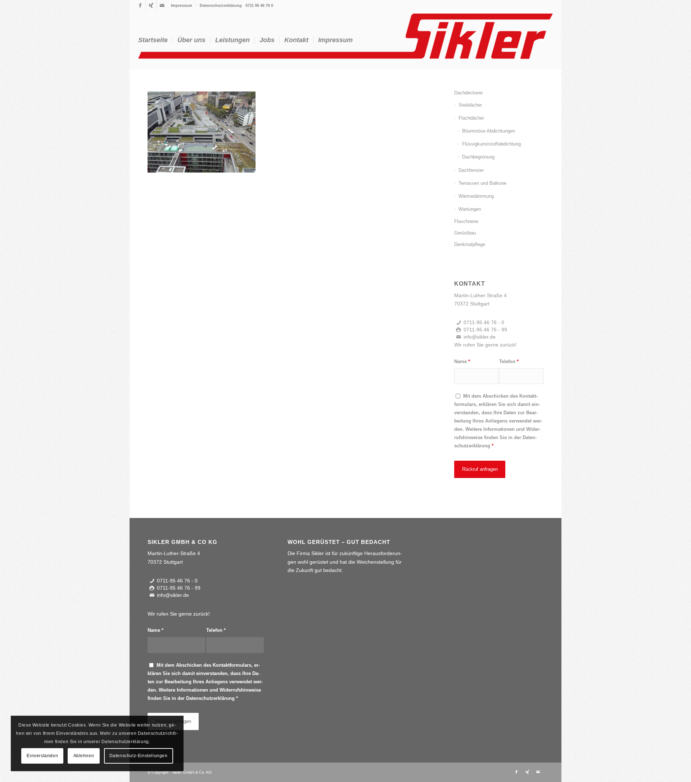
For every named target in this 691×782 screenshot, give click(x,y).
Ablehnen (83, 755)
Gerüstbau (465, 233)
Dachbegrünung (478, 157)
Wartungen (470, 209)
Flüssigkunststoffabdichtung (491, 144)
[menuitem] (181, 5)
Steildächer (470, 105)
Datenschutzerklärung (221, 5)
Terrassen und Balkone (482, 183)
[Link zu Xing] (151, 5)
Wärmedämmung (476, 196)
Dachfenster (471, 170)
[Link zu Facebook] (140, 5)
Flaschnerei (466, 221)
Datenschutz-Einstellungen (138, 755)
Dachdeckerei (468, 92)
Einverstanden (42, 755)
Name (462, 361)
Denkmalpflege (469, 244)
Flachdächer (471, 118)
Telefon (509, 361)
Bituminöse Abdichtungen (488, 131)
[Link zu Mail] (162, 5)
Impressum (181, 5)
